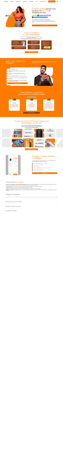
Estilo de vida (18, 1)
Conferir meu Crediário (32, 112)
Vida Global (31, 1)
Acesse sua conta (43, 1)
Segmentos (25, 1)
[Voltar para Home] (6, 1)
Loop (36, 1)
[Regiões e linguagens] (58, 1)
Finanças (11, 1)
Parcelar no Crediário (17, 83)
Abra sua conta (51, 1)
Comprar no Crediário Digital (44, 25)
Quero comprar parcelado (31, 149)
